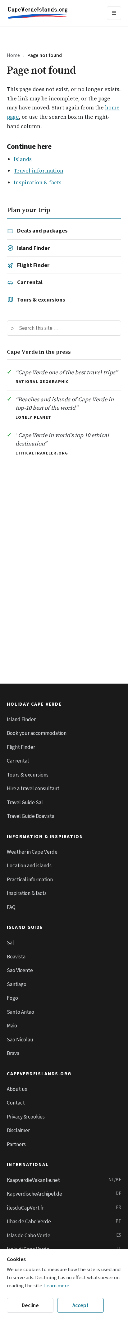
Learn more (56, 1285)
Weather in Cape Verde (32, 852)
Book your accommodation (36, 733)
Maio (12, 1026)
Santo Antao (20, 1012)
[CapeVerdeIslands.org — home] (37, 13)
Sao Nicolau (20, 1040)
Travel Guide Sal (25, 802)
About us (17, 1089)
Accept (80, 1305)
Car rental (30, 282)
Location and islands (29, 865)
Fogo (12, 998)
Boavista (16, 957)
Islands (23, 159)
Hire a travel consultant (33, 788)
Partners (16, 1144)
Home (13, 55)
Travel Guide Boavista (30, 816)
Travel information (38, 170)
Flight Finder (33, 265)
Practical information (30, 879)
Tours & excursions (41, 300)
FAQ (11, 907)
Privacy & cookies (26, 1117)
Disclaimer (18, 1130)
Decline (30, 1305)
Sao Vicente (20, 970)
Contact (16, 1103)
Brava (13, 1053)
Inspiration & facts (38, 182)
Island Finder (33, 248)
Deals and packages (42, 231)
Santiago (16, 984)
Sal (10, 943)
